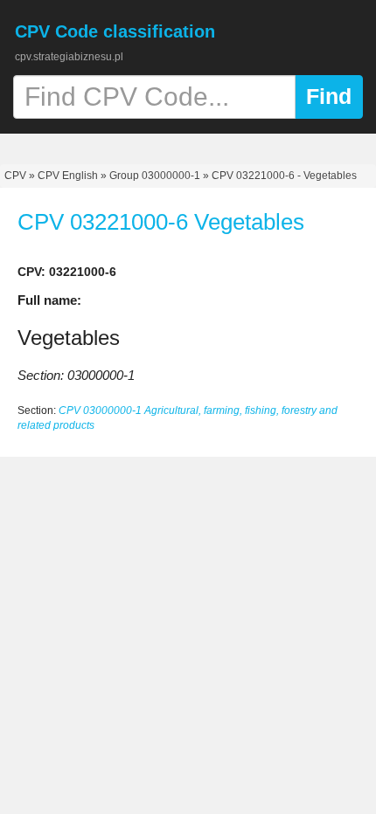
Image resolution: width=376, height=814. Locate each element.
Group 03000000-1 (154, 175)
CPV (16, 175)
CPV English (68, 175)
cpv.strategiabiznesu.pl (69, 57)
